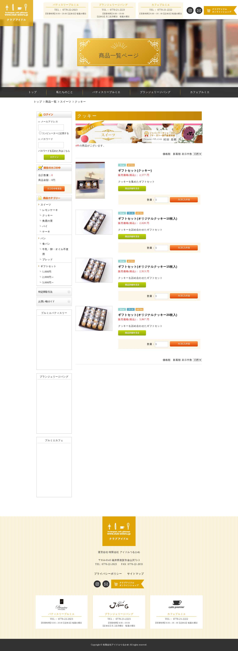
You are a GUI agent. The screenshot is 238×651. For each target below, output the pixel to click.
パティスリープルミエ (106, 92)
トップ (32, 92)
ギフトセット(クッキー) (135, 170)
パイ (45, 226)
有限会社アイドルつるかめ (116, 645)
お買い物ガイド (46, 301)
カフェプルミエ (200, 92)
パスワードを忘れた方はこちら (54, 151)
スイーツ (65, 101)
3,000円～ (48, 282)
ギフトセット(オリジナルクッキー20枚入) (147, 315)
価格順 (167, 154)
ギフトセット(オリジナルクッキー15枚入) (147, 266)
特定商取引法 (45, 292)
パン (43, 238)
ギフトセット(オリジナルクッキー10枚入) (147, 218)
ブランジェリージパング (155, 92)
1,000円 (46, 271)
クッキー (47, 215)
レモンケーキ (50, 210)
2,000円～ (48, 277)
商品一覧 (51, 101)
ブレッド (47, 259)
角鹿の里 (47, 221)
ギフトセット (48, 266)
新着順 (177, 154)
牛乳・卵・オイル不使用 (55, 251)
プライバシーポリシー (108, 573)
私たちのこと (64, 92)
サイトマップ (135, 573)
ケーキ (46, 231)
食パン (46, 244)
